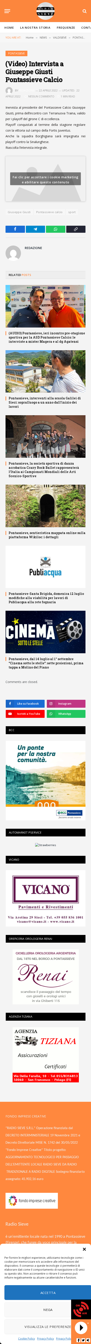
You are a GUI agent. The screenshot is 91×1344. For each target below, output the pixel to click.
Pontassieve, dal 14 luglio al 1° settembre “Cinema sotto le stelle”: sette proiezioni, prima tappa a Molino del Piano (46, 663)
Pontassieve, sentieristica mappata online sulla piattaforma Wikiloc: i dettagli (47, 535)
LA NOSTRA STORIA (35, 28)
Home (9, 28)
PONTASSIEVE (16, 53)
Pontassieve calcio (49, 212)
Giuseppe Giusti (19, 212)
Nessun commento (41, 96)
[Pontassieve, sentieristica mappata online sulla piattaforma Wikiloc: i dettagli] (45, 506)
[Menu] (7, 11)
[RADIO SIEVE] (45, 11)
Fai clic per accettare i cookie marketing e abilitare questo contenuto (45, 179)
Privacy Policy (45, 1338)
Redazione (26, 90)
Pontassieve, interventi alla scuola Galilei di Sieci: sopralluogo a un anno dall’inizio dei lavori (45, 402)
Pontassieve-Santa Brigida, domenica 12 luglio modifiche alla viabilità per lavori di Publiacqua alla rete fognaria (46, 598)
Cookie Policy (26, 1338)
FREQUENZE (66, 28)
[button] (84, 1249)
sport (72, 212)
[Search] (84, 11)
